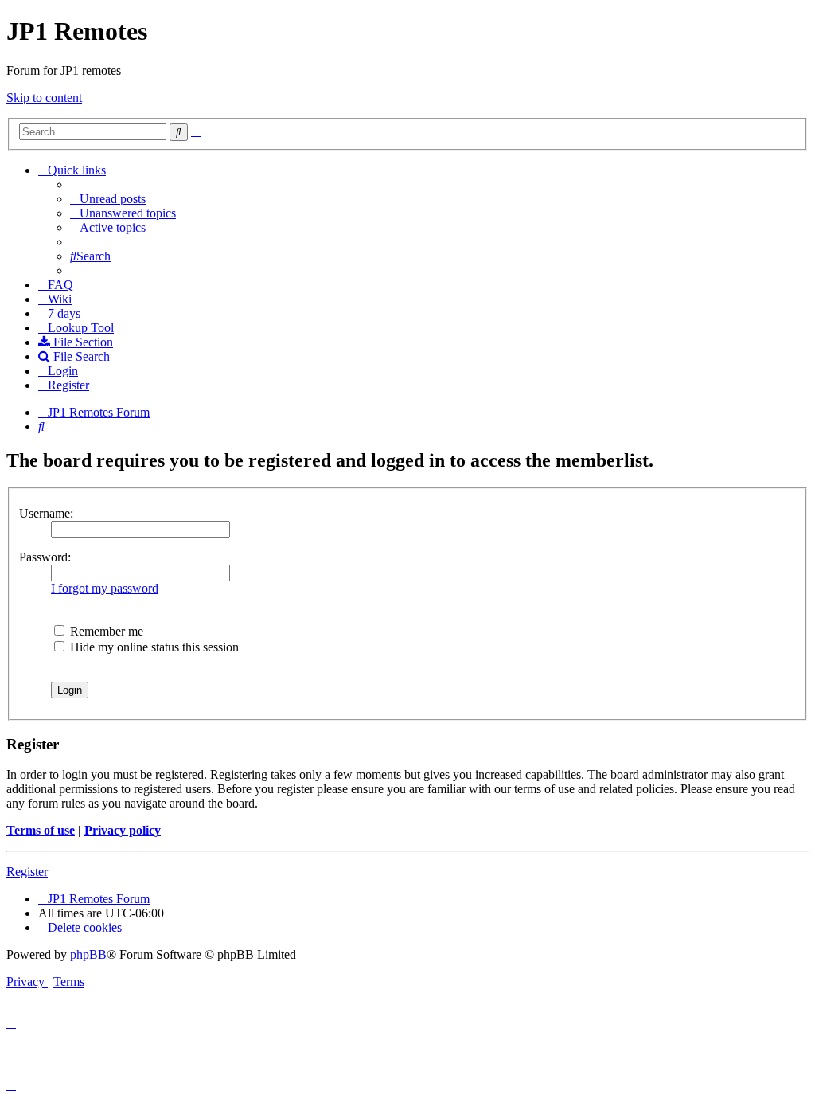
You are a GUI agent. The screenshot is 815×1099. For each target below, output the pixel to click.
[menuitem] (108, 198)
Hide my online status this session (153, 647)
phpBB (88, 954)
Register (27, 871)
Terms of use (40, 830)
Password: (45, 557)
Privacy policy (122, 830)
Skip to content (44, 97)
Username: (46, 513)
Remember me (105, 631)
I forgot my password (104, 588)
